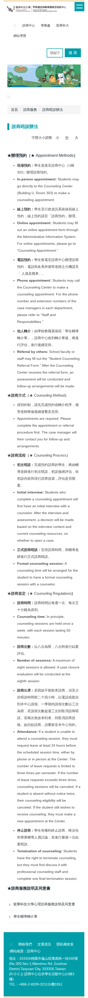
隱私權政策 (65, 944)
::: (14, 25)
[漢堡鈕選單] (79, 6)
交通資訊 (44, 944)
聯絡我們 (25, 944)
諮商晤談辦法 (52, 110)
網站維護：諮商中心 (25, 951)
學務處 (45, 25)
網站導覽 (19, 36)
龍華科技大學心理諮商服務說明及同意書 (44, 904)
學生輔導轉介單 (25, 916)
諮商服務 (30, 110)
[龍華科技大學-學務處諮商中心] (36, 9)
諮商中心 (28, 25)
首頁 (14, 110)
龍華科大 (62, 25)
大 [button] (76, 138)
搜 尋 (73, 53)
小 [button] (57, 138)
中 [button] (67, 138)
